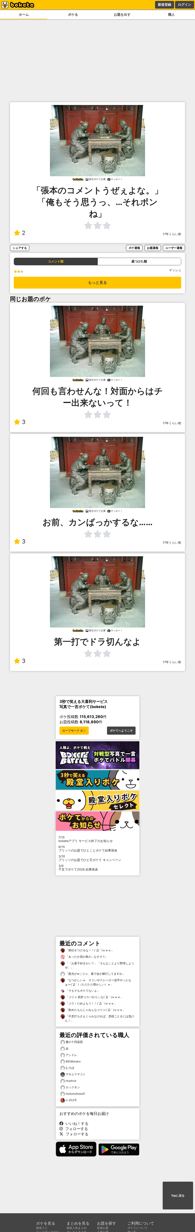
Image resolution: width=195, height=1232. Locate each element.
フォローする (75, 1128)
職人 (171, 14)
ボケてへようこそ (121, 730)
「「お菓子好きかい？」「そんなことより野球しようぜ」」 (99, 965)
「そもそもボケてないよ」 (82, 990)
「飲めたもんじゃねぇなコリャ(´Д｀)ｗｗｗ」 (95, 1010)
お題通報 (152, 247)
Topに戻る (178, 1195)
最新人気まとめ (77, 1228)
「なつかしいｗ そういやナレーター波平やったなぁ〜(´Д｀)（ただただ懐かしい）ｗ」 (98, 982)
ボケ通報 (134, 247)
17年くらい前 (172, 234)
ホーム (24, 14)
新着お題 (102, 1228)
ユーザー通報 (173, 247)
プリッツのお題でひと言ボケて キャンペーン (89, 858)
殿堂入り (42, 1228)
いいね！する (75, 1123)
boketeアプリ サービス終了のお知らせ (85, 839)
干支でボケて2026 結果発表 (78, 867)
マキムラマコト (76, 1074)
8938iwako (73, 1061)
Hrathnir (71, 1081)
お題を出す (122, 14)
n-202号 (71, 1100)
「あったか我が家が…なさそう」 (86, 956)
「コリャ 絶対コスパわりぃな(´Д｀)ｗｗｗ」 (94, 997)
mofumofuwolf (75, 1093)
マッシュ (175, 270)
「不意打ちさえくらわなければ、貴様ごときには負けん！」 (99, 1018)
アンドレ (71, 1055)
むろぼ (70, 1068)
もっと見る (97, 283)
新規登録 (164, 4)
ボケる (73, 14)
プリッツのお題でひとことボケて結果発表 (87, 848)
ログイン (184, 4)
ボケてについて (137, 1228)
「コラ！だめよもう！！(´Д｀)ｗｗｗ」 (91, 1003)
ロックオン (73, 1087)
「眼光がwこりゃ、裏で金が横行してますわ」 (95, 973)
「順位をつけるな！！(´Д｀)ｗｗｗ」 (89, 950)
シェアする (20, 247)
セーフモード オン (74, 730)
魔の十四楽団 (74, 1042)
